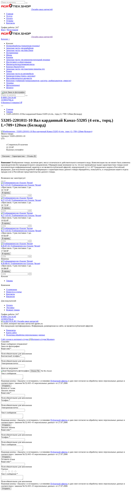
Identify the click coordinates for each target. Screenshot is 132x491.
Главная (9, 14)
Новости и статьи (14, 292)
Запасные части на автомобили (20, 74)
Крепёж (9, 57)
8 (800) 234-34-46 (8, 97)
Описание (6, 156)
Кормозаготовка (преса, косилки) (20, 76)
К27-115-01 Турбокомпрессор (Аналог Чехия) (21, 185)
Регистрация (12, 30)
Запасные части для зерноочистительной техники (28, 60)
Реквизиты (11, 330)
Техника (10, 83)
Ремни (9, 71)
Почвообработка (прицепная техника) (23, 46)
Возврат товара (13, 310)
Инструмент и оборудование (18, 62)
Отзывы (9, 21)
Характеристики (18, 156)
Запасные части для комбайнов (20, 48)
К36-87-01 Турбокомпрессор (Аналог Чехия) (20, 246)
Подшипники (12, 53)
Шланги (9, 87)
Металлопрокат (13, 85)
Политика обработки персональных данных (25, 335)
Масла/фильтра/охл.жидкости (19, 78)
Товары (9, 112)
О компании (11, 289)
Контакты (10, 23)
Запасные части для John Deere (19, 50)
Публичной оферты (59, 381)
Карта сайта (11, 333)
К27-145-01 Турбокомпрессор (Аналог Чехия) (21, 215)
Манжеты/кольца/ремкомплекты (20, 64)
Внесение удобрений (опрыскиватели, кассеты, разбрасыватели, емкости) (38, 80)
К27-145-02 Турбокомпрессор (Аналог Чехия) (21, 231)
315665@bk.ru (7, 100)
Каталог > (5, 39)
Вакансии (10, 296)
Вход (3, 30)
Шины (9, 55)
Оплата (9, 18)
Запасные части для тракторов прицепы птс (25, 69)
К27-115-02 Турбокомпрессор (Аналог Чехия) (21, 200)
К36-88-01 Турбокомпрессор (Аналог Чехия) (20, 263)
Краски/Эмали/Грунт (15, 67)
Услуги (9, 16)
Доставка (10, 307)
